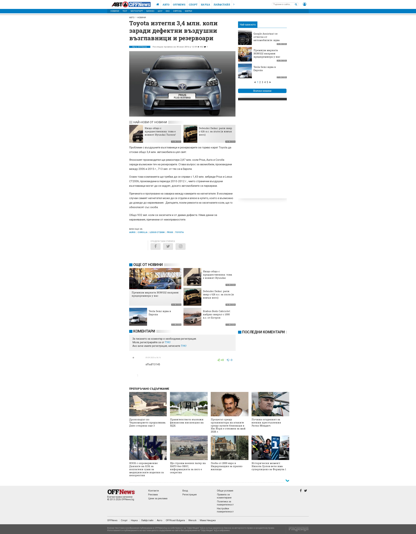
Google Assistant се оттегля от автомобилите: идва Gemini (267, 38)
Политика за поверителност (225, 503)
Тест (125, 11)
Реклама (153, 494)
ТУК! (184, 345)
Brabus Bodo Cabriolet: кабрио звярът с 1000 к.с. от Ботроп (216, 314)
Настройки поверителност (225, 510)
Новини (114, 11)
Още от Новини (148, 265)
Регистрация (189, 494)
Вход (185, 490)
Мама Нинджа (208, 520)
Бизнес (150, 11)
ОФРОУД (177, 11)
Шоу (160, 11)
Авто (165, 4)
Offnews (179, 4)
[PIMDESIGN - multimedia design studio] (297, 530)
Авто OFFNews (139, 47)
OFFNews (112, 520)
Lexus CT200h (157, 232)
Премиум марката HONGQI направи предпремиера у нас (267, 53)
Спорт (193, 4)
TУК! (168, 342)
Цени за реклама (157, 498)
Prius (170, 232)
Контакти (153, 490)
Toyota (179, 232)
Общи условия (225, 490)
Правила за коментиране (224, 496)
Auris (132, 232)
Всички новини (262, 90)
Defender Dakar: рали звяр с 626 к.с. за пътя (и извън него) (215, 131)
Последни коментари (263, 332)
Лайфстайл (222, 4)
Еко (168, 11)
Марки (188, 11)
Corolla (143, 232)
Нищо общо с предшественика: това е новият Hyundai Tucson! (160, 131)
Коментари (144, 331)
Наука (205, 4)
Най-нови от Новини (150, 122)
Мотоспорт (137, 11)
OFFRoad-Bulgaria (175, 520)
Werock (192, 520)
